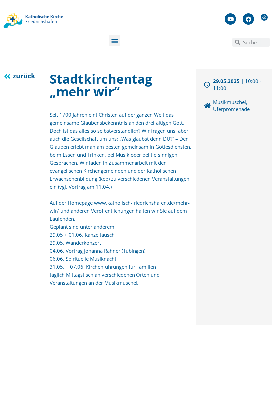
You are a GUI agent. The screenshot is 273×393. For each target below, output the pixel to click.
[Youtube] (230, 19)
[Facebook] (248, 19)
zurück (24, 75)
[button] (114, 40)
